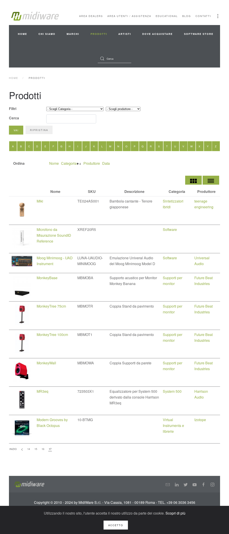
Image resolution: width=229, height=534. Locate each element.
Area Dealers (91, 16)
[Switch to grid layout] (193, 180)
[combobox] (114, 58)
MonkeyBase (47, 277)
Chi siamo (46, 34)
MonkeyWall (46, 362)
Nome (54, 163)
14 (28, 449)
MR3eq (42, 391)
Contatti (203, 16)
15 (35, 449)
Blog (186, 16)
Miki (40, 201)
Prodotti (99, 34)
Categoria (69, 163)
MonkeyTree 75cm (51, 306)
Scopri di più (175, 513)
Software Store (198, 34)
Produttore (91, 163)
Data (106, 163)
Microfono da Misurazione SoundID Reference (54, 235)
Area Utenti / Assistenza (129, 16)
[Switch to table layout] (211, 180)
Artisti (124, 34)
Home (22, 34)
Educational (167, 16)
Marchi (73, 34)
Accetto (115, 525)
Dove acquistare (157, 34)
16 (43, 449)
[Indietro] (22, 449)
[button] (218, 16)
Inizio (13, 449)
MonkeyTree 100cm (52, 334)
